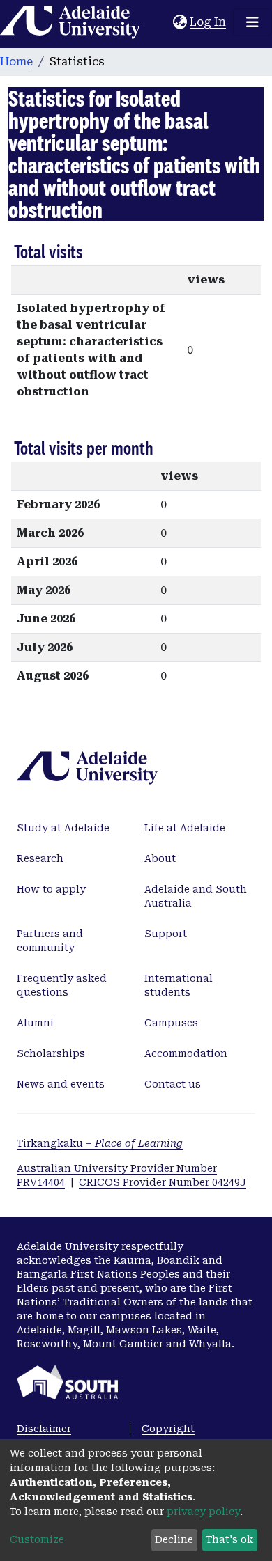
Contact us (172, 1084)
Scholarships (51, 1053)
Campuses (171, 1022)
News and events (61, 1084)
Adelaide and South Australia (195, 896)
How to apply (51, 889)
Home (16, 61)
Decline (174, 1539)
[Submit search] (162, 22)
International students (178, 985)
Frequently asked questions (62, 985)
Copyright (168, 1428)
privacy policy (203, 1511)
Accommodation (185, 1053)
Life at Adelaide (184, 827)
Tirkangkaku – (100, 1143)
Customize (37, 1539)
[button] (179, 22)
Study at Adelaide (63, 827)
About (160, 858)
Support (165, 933)
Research (40, 858)
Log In (208, 22)
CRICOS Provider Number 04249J (162, 1182)
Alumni (35, 1022)
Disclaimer (44, 1428)
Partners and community (50, 940)
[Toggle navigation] (252, 22)
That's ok (229, 1539)
